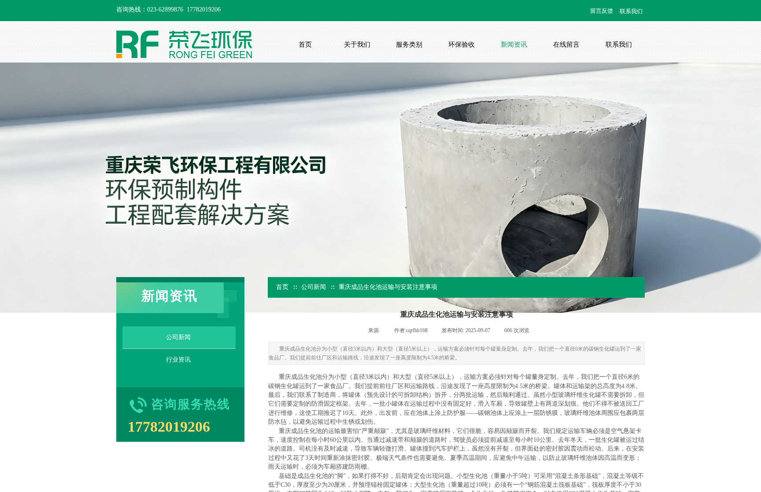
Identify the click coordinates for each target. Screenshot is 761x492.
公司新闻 (313, 287)
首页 (282, 287)
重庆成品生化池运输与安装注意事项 (388, 287)
